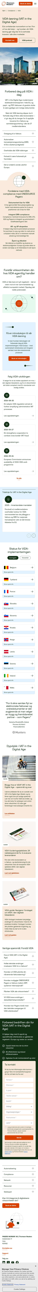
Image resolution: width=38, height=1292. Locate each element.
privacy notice (8, 1151)
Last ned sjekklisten (12, 873)
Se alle (19, 478)
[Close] (36, 1266)
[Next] (34, 536)
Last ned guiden (10, 935)
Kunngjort (12, 558)
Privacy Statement (19, 1284)
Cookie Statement (7, 1284)
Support (5, 1253)
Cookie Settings (19, 1289)
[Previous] (29, 536)
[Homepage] (7, 4)
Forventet (25, 558)
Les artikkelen (10, 813)
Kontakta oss (7, 1248)
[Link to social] (3, 1262)
